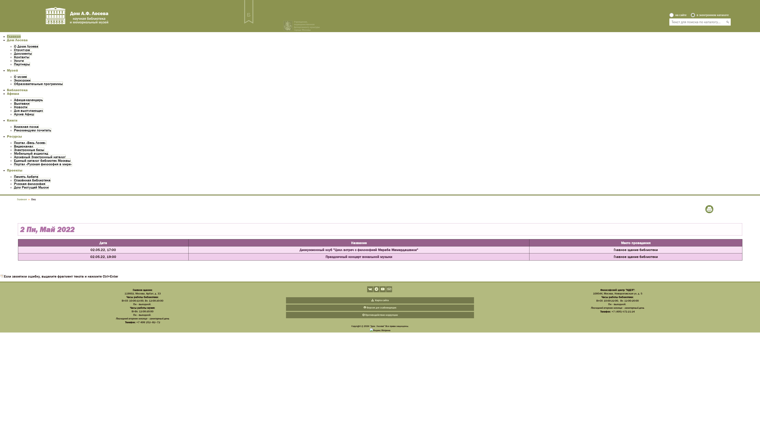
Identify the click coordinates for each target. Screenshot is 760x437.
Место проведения (636, 243)
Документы (23, 54)
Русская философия (29, 184)
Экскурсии (22, 80)
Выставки (21, 103)
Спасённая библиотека (32, 180)
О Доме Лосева (26, 46)
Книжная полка (26, 127)
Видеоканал (23, 146)
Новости (20, 107)
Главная (14, 36)
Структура (22, 50)
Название (359, 243)
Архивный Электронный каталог (40, 157)
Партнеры (22, 64)
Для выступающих (28, 111)
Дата (103, 243)
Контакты (21, 57)
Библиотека (17, 90)
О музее (20, 77)
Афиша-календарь (28, 100)
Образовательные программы (38, 84)
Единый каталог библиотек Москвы (42, 161)
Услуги (19, 61)
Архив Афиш (24, 114)
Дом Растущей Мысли (31, 187)
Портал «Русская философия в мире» (43, 164)
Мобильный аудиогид (31, 153)
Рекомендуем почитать (32, 130)
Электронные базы (29, 150)
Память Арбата (26, 177)
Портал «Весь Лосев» (30, 143)
